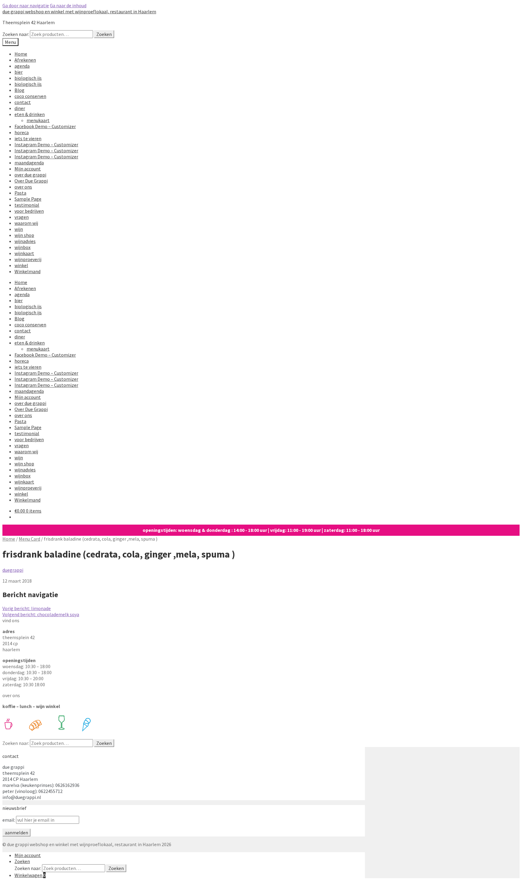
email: (9, 820)
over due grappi (30, 175)
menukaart (38, 120)
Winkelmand (27, 271)
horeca (21, 132)
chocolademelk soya (40, 614)
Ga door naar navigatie (25, 5)
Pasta (20, 193)
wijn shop (24, 235)
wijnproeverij (27, 259)
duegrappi (12, 570)
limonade (26, 608)
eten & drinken (29, 114)
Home (20, 54)
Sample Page (27, 199)
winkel (21, 265)
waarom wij (26, 223)
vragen (21, 217)
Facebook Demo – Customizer (45, 126)
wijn (18, 229)
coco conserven (30, 96)
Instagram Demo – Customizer (46, 144)
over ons (23, 187)
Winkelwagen (30, 875)
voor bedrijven (29, 211)
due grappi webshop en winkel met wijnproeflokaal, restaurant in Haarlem (79, 11)
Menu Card (29, 539)
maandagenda (29, 163)
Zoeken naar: (15, 34)
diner (19, 108)
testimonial (26, 205)
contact (22, 102)
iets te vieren (27, 138)
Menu (10, 42)
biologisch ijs (28, 78)
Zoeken (104, 34)
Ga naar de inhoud (68, 5)
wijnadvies (25, 241)
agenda (22, 66)
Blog (19, 90)
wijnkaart (24, 253)
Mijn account (27, 169)
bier (18, 72)
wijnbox (22, 247)
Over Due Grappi (31, 181)
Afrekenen (25, 60)
